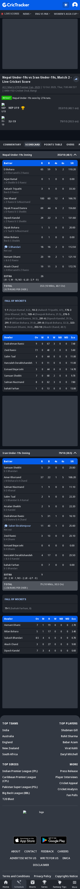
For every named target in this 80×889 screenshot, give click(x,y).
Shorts (32, 886)
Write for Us (49, 858)
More (74, 887)
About (15, 851)
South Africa (10, 754)
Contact (30, 851)
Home (6, 886)
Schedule (19, 886)
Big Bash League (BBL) (16, 793)
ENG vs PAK (41, 14)
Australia (8, 736)
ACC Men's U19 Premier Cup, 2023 (21, 87)
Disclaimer (41, 865)
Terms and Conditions (16, 876)
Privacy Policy (42, 876)
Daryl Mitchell (69, 754)
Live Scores (11, 13)
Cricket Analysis (68, 789)
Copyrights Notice (66, 876)
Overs (70, 144)
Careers (63, 851)
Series (44, 886)
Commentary (12, 144)
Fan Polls (72, 795)
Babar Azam (70, 742)
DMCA (66, 858)
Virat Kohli (71, 748)
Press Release (69, 771)
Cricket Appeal (68, 783)
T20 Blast (8, 799)
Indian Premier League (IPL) (20, 771)
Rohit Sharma (69, 736)
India (5, 730)
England (7, 742)
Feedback (47, 851)
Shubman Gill (69, 730)
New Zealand (10, 748)
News (26, 14)
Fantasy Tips (59, 886)
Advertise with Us (23, 858)
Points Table (53, 144)
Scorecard (32, 144)
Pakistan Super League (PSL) (20, 787)
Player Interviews (67, 777)
